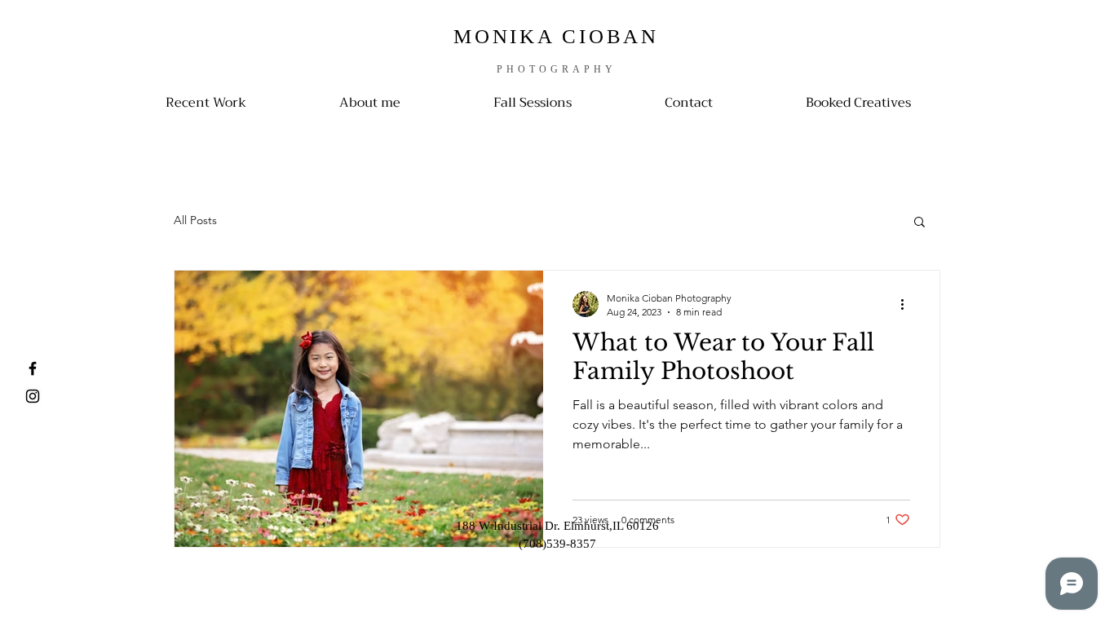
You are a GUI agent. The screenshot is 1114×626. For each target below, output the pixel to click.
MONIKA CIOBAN (556, 36)
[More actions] (907, 304)
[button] (919, 222)
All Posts (195, 220)
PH (507, 69)
